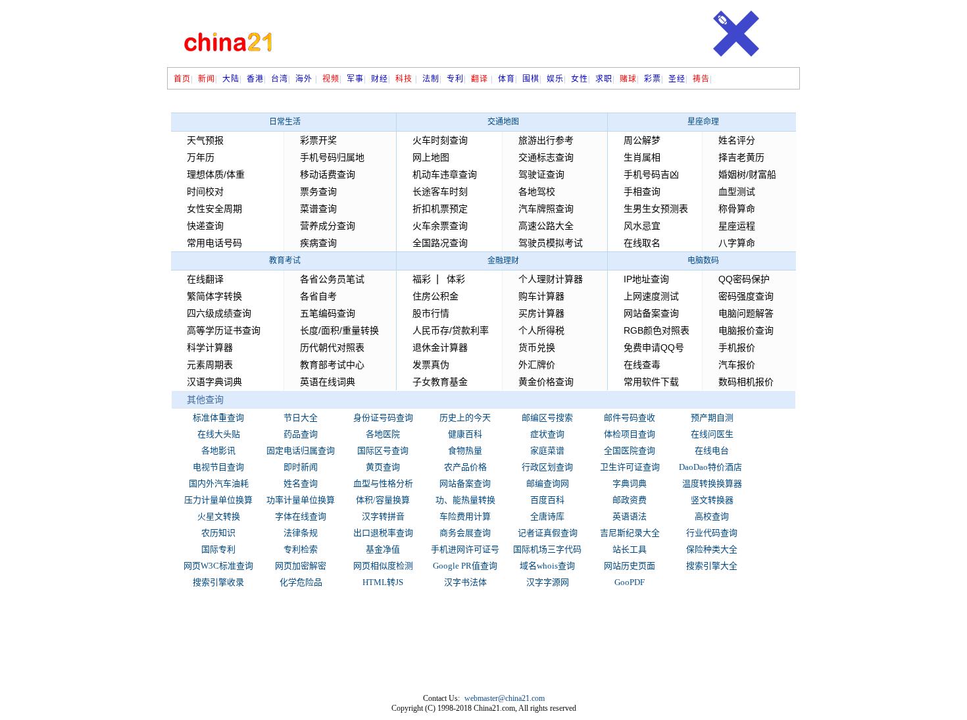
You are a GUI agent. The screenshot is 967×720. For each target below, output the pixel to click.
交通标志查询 (546, 157)
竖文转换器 (712, 500)
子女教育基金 (440, 381)
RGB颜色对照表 (656, 330)
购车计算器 (541, 296)
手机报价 (736, 347)
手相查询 (642, 191)
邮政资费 (629, 500)
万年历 (200, 157)
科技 (405, 79)
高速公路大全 (546, 225)
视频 (330, 79)
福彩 (421, 279)
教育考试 (285, 260)
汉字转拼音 (383, 516)
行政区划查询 (547, 467)
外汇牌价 (536, 364)
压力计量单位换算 (218, 500)
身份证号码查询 (383, 418)
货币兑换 (536, 347)
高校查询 (712, 516)
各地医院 (383, 434)
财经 (379, 79)
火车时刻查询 (440, 140)
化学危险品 (301, 582)
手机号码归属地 (332, 157)
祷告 (701, 79)
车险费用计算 (465, 516)
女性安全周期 (214, 208)
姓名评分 (736, 140)
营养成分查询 (327, 225)
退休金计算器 (440, 347)
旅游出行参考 (546, 140)
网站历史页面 (629, 566)
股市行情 (430, 313)
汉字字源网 (547, 582)
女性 (579, 79)
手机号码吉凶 (651, 174)
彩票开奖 (318, 140)
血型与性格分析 (383, 483)
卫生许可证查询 (630, 467)
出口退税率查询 (383, 533)
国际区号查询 (383, 450)
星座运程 (736, 225)
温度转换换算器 (712, 483)
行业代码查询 (711, 533)
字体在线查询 (300, 516)
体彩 (456, 279)
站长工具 (629, 549)
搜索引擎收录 (218, 582)
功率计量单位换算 (300, 500)
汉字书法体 (465, 582)
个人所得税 (541, 330)
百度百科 (547, 500)
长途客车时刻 (440, 191)
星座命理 (703, 121)
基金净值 (383, 549)
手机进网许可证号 (465, 549)
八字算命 (736, 243)
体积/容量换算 (383, 500)
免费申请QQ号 (654, 347)
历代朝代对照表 (332, 347)
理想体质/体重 (216, 174)
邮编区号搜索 (547, 418)
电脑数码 (703, 260)
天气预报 (205, 140)
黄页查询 (383, 467)
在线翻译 (205, 279)
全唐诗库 (547, 516)
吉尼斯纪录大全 (630, 533)
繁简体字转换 (214, 296)
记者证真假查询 (548, 533)
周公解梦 (642, 140)
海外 (303, 79)
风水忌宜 (642, 225)
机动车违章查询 (444, 174)
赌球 (628, 79)
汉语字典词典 (214, 381)
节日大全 (301, 418)
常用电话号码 (214, 243)
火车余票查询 (440, 225)
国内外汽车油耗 (219, 483)
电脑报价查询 (746, 330)
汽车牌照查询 (546, 208)
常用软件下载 (651, 381)
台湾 (279, 79)
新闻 (206, 79)
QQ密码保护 (744, 279)
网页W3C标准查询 (218, 566)
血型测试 (736, 191)
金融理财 (503, 260)
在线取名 (642, 243)
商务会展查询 (465, 533)
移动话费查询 (327, 174)
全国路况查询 (440, 243)
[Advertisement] (493, 34)
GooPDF (629, 582)
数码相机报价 (746, 381)
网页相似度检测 (383, 566)
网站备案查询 (651, 313)
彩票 (652, 79)
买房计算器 (541, 313)
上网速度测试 (651, 296)
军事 (355, 79)
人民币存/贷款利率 (450, 330)
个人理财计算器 (550, 279)
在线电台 (712, 450)
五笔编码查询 (327, 313)
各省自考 (318, 296)
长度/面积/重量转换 (339, 330)
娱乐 (555, 79)
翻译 (479, 79)
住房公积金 (435, 296)
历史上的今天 (465, 418)
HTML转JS (382, 582)
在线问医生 (712, 434)
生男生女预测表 (656, 208)
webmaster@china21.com (504, 698)
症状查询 (547, 434)
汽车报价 (736, 364)
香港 (255, 79)
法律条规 (301, 533)
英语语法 (629, 516)
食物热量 (465, 450)
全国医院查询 (629, 450)
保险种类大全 (711, 549)
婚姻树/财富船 (747, 174)
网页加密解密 (300, 566)
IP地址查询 (646, 279)
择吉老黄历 (741, 157)
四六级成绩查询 (219, 313)
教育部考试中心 (332, 364)
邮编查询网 (547, 483)
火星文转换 (218, 516)
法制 (430, 79)
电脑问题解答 (746, 313)
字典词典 (629, 483)
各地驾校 (536, 191)
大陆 (230, 79)
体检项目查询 (629, 434)
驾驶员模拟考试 (550, 243)
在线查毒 (642, 364)
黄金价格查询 (546, 381)
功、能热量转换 (465, 500)
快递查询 (205, 225)
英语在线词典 (327, 381)
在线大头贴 (218, 434)
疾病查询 (318, 243)
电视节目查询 (218, 467)
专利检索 (301, 549)
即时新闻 (301, 467)
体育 (506, 79)
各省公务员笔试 (332, 279)
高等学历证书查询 (223, 330)
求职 (603, 79)
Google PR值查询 (465, 566)
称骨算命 (736, 208)
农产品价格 (465, 467)
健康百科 (465, 434)
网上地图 (430, 157)
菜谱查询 (318, 208)
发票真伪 (430, 364)
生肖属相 (642, 157)
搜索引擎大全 (711, 566)
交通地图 (503, 121)
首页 (182, 79)
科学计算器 (210, 347)
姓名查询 (301, 483)
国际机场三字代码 (547, 549)
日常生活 (285, 121)
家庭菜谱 (547, 450)
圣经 (676, 79)
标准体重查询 (218, 418)
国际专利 (218, 549)
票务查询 (318, 191)
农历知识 (218, 533)
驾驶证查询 (541, 174)
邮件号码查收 (629, 418)
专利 (455, 79)
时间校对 (205, 191)
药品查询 (301, 434)
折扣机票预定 (440, 208)
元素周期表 (210, 364)
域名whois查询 (547, 566)
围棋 (530, 79)
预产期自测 (712, 418)
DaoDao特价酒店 (710, 467)
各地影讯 (218, 450)
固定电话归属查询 (300, 450)
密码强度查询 (746, 296)
